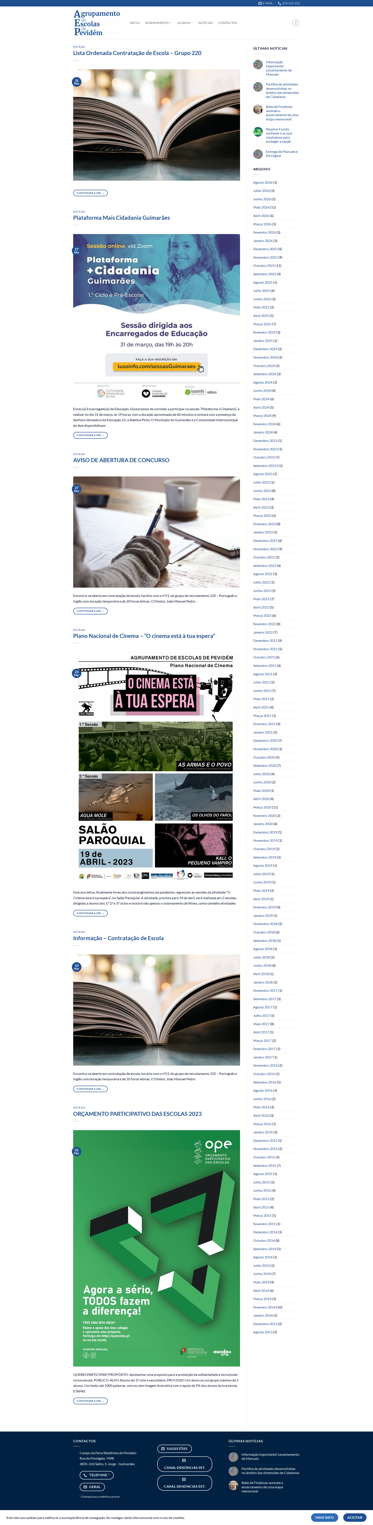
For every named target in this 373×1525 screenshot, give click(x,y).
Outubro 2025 (264, 265)
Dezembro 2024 (265, 349)
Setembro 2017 (264, 999)
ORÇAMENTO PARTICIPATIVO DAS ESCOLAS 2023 (137, 1114)
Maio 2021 (261, 699)
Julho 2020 (261, 774)
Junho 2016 (262, 1099)
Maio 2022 (261, 599)
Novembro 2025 (265, 257)
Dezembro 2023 (265, 440)
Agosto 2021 (262, 674)
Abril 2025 (261, 315)
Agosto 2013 (262, 1332)
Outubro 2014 (264, 1240)
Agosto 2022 (262, 574)
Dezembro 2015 (265, 1140)
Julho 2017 (261, 1015)
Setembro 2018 (264, 940)
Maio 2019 (261, 890)
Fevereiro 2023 (264, 524)
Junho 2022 (262, 590)
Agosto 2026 (262, 182)
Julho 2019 (261, 874)
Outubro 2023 (264, 457)
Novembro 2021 (265, 649)
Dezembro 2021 (265, 640)
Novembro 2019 (265, 840)
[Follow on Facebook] (295, 22)
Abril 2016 (261, 1115)
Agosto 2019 (262, 865)
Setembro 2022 (264, 565)
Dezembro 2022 (265, 540)
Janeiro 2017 (263, 1057)
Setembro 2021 (264, 665)
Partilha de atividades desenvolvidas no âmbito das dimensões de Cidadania (282, 90)
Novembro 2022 (265, 549)
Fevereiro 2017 (264, 1049)
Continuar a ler (90, 193)
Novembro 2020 (265, 749)
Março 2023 (262, 515)
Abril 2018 (261, 974)
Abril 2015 (261, 1207)
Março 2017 (262, 1040)
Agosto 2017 (262, 1007)
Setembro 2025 (264, 274)
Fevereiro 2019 (264, 907)
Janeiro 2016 (263, 1132)
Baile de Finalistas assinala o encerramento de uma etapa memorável (282, 112)
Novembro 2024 (265, 357)
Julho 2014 (261, 1265)
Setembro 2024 (264, 374)
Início (135, 23)
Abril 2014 (261, 1290)
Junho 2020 (262, 782)
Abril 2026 (261, 216)
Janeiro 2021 (263, 732)
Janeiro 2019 (263, 915)
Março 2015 (262, 1215)
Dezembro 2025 (265, 249)
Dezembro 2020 (265, 740)
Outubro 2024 (264, 366)
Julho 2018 (261, 957)
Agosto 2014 (262, 1257)
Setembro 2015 (264, 1165)
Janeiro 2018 (263, 982)
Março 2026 (262, 224)
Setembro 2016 (264, 1082)
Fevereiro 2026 (264, 232)
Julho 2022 (261, 582)
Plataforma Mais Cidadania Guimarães (121, 217)
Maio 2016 (261, 1107)
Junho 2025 (262, 299)
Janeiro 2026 (263, 241)
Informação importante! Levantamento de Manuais (279, 68)
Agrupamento (157, 23)
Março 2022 (262, 615)
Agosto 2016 (262, 1090)
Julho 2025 (261, 290)
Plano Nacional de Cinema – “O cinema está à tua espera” (144, 636)
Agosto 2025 (262, 282)
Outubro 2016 (264, 1074)
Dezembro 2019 (265, 832)
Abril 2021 (261, 707)
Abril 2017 (261, 1032)
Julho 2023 (261, 482)
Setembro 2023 (264, 466)
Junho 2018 (262, 965)
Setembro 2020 (264, 765)
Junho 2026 (262, 199)
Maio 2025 (261, 307)
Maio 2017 (261, 1024)
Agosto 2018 (262, 949)
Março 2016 (262, 1124)
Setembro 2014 (264, 1249)
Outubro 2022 (264, 557)
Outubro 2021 (264, 657)
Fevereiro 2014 (264, 1307)
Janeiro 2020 (263, 824)
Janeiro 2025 (263, 341)
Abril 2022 (261, 607)
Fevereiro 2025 (264, 332)
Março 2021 (262, 715)
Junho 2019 (262, 882)
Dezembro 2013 (265, 1324)
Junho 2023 (262, 491)
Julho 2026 (261, 190)
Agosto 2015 (262, 1174)
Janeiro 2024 (263, 432)
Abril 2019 (261, 899)
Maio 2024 (261, 399)
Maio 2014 (261, 1282)
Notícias (205, 23)
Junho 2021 (262, 690)
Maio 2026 (261, 207)
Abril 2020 (261, 799)
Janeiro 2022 (263, 632)
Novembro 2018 (265, 924)
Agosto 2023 (262, 474)
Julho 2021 (261, 682)
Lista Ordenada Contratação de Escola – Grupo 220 (137, 53)
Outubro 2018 (264, 932)
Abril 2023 (261, 507)
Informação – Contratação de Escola (118, 938)
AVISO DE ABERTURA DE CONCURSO (121, 460)
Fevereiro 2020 (264, 815)
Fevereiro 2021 (264, 724)
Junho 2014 (262, 1274)
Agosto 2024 (262, 382)
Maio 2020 (261, 790)
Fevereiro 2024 (264, 424)
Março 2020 (262, 807)
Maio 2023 (261, 499)
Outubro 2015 (264, 1157)
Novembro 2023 (265, 449)
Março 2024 (262, 415)
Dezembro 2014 (265, 1232)
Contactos (227, 23)
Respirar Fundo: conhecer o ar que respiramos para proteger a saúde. (279, 135)
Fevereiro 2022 (264, 624)
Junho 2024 (262, 390)
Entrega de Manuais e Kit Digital (282, 153)
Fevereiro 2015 (264, 1224)
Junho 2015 (262, 1190)
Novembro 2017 (265, 990)
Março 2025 (262, 324)
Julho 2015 (261, 1182)
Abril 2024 (261, 407)
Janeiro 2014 (263, 1315)
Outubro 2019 (264, 849)
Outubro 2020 (264, 757)
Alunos (183, 23)
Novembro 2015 (265, 1149)
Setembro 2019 (264, 857)
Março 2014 (262, 1299)
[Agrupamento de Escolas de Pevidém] (97, 23)
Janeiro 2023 (263, 532)
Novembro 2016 (265, 1065)
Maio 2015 (261, 1199)
